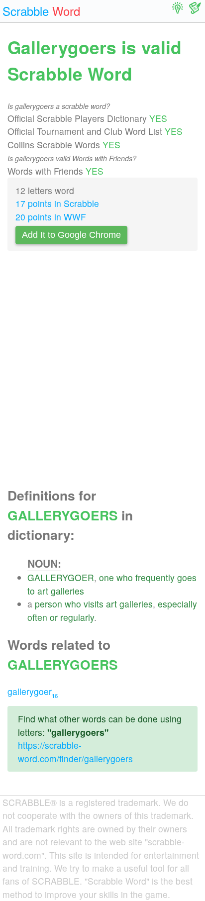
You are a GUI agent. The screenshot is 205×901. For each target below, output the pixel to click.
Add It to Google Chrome (71, 235)
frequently (155, 577)
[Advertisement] (102, 372)
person (48, 604)
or (54, 617)
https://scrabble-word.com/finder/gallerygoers (75, 751)
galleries (67, 591)
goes (187, 577)
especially (177, 604)
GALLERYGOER (60, 577)
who (124, 577)
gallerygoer (32, 691)
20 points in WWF (50, 216)
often (37, 617)
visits (93, 604)
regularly (77, 617)
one (106, 577)
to (31, 591)
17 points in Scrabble (57, 203)
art (42, 591)
